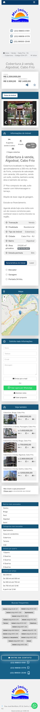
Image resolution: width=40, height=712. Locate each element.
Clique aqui (7, 491)
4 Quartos (7, 563)
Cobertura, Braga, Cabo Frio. (14, 413)
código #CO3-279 (11, 619)
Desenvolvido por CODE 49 (20, 711)
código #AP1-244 (16, 641)
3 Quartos (7, 560)
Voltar (34, 55)
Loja (4, 545)
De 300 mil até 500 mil (11, 578)
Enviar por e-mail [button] (20, 379)
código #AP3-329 (13, 612)
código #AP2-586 (19, 644)
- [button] (4, 300)
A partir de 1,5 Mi (9, 589)
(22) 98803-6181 (22, 31)
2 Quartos (7, 556)
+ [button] (4, 297)
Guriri (5, 523)
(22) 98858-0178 (22, 36)
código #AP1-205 (20, 627)
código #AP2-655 (28, 637)
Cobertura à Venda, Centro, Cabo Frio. (17, 469)
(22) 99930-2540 (22, 41)
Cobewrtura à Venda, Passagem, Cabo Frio (19, 427)
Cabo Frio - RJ (23, 53)
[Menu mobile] (4, 2)
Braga (5, 512)
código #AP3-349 (10, 634)
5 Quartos (7, 567)
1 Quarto (6, 552)
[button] (5, 110)
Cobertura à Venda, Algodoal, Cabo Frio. (18, 455)
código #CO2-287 (19, 623)
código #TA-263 (29, 619)
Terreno (6, 541)
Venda (13, 53)
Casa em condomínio (11, 534)
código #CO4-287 (28, 609)
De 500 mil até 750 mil (11, 582)
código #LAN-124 (29, 634)
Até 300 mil (7, 575)
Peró (5, 515)
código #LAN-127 (10, 609)
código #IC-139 (29, 630)
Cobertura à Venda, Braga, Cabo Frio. (17, 441)
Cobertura (9, 55)
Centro (5, 508)
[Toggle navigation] (34, 2)
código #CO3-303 (19, 616)
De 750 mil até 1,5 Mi (10, 586)
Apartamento (8, 530)
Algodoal (6, 519)
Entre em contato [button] (21, 658)
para (10, 637)
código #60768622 (11, 630)
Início (7, 53)
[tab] (10, 95)
